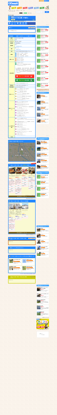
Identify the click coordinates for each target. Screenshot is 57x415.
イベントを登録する (32, 238)
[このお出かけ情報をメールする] (30, 13)
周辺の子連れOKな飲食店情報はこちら (22, 85)
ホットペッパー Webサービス (31, 195)
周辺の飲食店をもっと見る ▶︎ (21, 196)
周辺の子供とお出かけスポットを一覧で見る (42, 89)
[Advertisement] (34, 3)
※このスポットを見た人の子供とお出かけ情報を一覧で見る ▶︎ (28, 273)
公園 (13, 19)
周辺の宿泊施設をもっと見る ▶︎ (22, 232)
